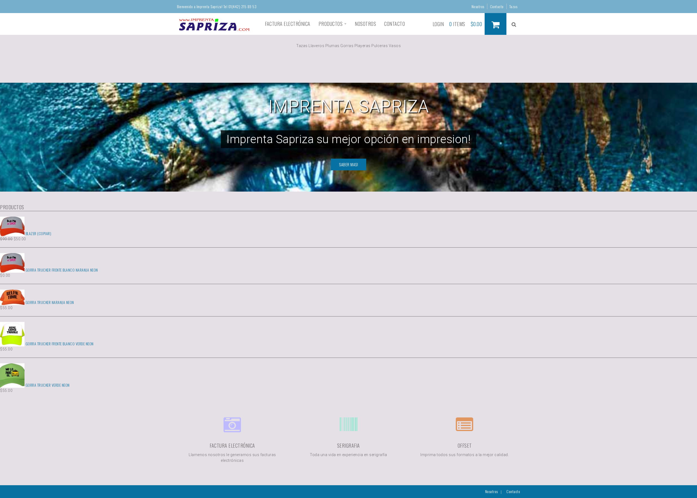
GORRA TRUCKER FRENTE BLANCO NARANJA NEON (61, 270)
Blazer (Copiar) (38, 233)
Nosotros (478, 6)
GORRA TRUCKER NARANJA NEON (49, 302)
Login (438, 23)
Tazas (513, 6)
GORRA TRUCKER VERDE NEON (47, 385)
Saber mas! (348, 164)
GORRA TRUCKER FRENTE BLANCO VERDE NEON (59, 343)
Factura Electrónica (287, 23)
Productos (331, 23)
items (457, 23)
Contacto (497, 6)
